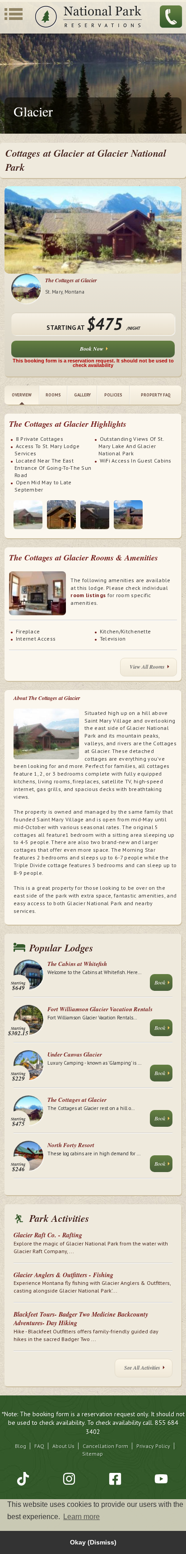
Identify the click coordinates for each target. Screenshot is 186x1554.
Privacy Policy (153, 1446)
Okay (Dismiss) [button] (93, 1542)
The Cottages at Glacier (71, 280)
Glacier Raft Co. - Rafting (48, 1235)
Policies (113, 394)
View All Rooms (147, 667)
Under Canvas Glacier (74, 1054)
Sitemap (92, 1453)
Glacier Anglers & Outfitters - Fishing (63, 1274)
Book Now (91, 348)
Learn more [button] (81, 1516)
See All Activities (142, 1367)
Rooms (53, 394)
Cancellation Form (105, 1446)
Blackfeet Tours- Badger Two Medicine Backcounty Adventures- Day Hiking (81, 1319)
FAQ (39, 1446)
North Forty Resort (70, 1145)
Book (159, 982)
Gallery (82, 394)
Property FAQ (156, 394)
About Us (63, 1446)
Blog (20, 1446)
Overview (22, 394)
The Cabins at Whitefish (77, 964)
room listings (88, 595)
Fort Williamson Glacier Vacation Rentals (100, 1009)
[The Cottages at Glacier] (28, 514)
